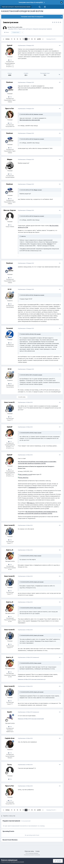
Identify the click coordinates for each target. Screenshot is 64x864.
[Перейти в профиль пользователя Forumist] (10, 334)
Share (7, 32)
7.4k (10, 779)
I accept (58, 861)
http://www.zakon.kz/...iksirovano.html (30, 120)
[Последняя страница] (43, 39)
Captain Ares (9, 738)
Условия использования (17, 861)
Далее (39, 39)
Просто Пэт (9, 108)
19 (34, 39)
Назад (7, 39)
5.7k (10, 60)
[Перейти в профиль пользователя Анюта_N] (10, 556)
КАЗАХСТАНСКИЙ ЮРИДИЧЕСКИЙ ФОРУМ (22, 11)
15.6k (10, 174)
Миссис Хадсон (10, 210)
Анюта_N (9, 550)
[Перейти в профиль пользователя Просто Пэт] (10, 114)
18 (31, 39)
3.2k (10, 342)
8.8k (10, 304)
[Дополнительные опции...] (59, 46)
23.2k (10, 123)
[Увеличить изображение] (25, 474)
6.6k (10, 726)
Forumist (9, 328)
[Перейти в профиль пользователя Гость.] (10, 770)
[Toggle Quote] (20, 114)
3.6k (10, 416)
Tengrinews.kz (32, 487)
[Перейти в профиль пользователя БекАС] (10, 718)
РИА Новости (30, 503)
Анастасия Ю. (9, 402)
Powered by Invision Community (32, 854)
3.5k (10, 97)
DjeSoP (9, 45)
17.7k (10, 753)
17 (29, 39)
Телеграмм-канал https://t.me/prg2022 (31, 2)
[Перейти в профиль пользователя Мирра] (10, 165)
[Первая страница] (3, 39)
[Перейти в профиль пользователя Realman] (10, 88)
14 (20, 39)
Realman (9, 82)
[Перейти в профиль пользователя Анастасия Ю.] (10, 408)
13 (17, 39)
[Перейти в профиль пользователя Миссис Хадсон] (10, 216)
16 (26, 39)
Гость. (9, 764)
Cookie (38, 851)
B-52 (9, 289)
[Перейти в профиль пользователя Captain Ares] (10, 744)
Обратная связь (29, 851)
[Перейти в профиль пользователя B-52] (10, 295)
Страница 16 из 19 (51, 39)
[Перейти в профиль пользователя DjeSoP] (10, 51)
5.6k (10, 564)
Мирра (9, 159)
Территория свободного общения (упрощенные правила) (35, 29)
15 (23, 39)
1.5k (10, 225)
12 (14, 39)
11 (11, 39)
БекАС (9, 712)
